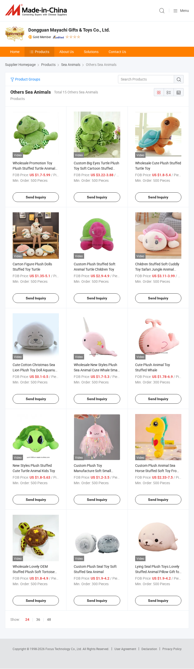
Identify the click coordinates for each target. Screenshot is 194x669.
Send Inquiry (36, 197)
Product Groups (27, 79)
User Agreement (125, 649)
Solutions (91, 51)
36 (38, 619)
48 (49, 619)
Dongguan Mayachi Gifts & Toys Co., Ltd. (69, 30)
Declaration (149, 649)
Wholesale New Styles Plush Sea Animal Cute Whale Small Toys (96, 370)
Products (42, 51)
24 (27, 619)
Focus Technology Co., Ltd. (64, 649)
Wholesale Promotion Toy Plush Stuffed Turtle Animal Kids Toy (34, 168)
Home (14, 51)
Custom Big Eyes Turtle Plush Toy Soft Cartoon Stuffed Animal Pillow (96, 168)
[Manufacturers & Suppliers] (37, 10)
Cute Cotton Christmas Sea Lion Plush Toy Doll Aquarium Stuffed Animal (35, 370)
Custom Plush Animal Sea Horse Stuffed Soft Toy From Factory (157, 470)
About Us (66, 51)
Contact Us (117, 51)
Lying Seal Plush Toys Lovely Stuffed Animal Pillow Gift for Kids (157, 571)
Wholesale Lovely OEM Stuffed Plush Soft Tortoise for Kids (34, 571)
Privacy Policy (172, 649)
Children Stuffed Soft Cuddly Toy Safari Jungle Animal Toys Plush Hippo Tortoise (157, 269)
